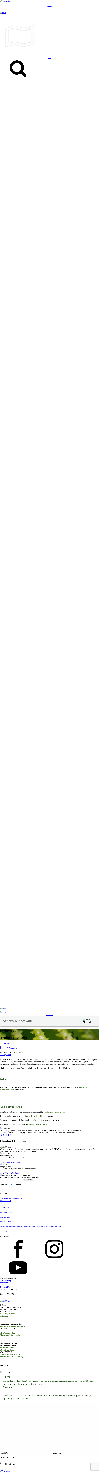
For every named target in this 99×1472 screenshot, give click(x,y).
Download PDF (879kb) (37, 1124)
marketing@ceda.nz (8, 1314)
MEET (2, 972)
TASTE (44, 97)
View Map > (9, 1387)
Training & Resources (8, 1048)
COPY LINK (5, 1471)
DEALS (60, 97)
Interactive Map (6, 1198)
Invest (13, 972)
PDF (42, 1116)
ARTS (38, 97)
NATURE (25, 97)
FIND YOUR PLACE (43, 739)
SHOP (49, 97)
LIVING (3, 739)
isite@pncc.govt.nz (7, 1333)
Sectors (8, 972)
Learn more (39, 1120)
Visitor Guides (5, 1201)
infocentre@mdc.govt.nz (10, 1354)
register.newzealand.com (55, 1112)
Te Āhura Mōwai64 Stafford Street (7, 1349)
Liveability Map (58, 739)
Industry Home (5, 1055)
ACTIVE (32, 97)
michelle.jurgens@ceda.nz (10, 1162)
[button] (80, 128)
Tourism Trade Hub (23, 1227)
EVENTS (17, 97)
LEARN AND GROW (16, 739)
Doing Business (21, 972)
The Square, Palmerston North (12, 1326)
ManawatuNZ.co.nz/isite (10, 1335)
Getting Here (17, 1198)
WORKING (29, 739)
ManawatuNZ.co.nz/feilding (11, 1356)
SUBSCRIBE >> (6, 1135)
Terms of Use (5, 1283)
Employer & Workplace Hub (50, 1227)
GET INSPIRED (6, 97)
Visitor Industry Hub (8, 1227)
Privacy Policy (5, 1281)
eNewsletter (4, 1184)
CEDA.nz (4, 1316)
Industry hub (5, 1044)
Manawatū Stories (7, 1212)
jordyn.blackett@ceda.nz (9, 1173)
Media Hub (35, 1227)
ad (39, 1116)
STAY (54, 97)
